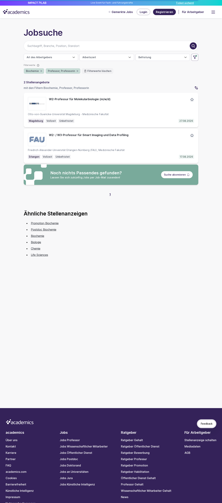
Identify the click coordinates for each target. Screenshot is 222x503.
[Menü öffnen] (213, 12)
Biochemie (37, 236)
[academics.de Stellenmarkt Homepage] (16, 11)
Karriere (11, 452)
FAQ (8, 465)
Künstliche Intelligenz (20, 490)
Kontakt (11, 446)
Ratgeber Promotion (134, 465)
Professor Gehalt (132, 484)
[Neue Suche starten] (193, 45)
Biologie (36, 242)
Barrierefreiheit (16, 484)
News (124, 497)
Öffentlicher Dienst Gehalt (138, 478)
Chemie (35, 248)
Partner (11, 459)
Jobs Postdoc (69, 459)
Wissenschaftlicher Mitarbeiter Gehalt (146, 490)
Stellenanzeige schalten (200, 440)
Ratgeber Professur (134, 459)
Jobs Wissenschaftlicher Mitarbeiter (84, 446)
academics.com (16, 471)
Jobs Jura (66, 478)
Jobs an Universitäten (74, 471)
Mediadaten (192, 446)
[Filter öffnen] (194, 57)
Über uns (11, 440)
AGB (187, 452)
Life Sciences (39, 255)
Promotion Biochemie (45, 223)
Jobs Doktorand (70, 465)
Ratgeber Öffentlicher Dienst (140, 446)
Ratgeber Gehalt (132, 440)
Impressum (13, 497)
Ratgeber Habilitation (135, 471)
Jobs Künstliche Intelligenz (77, 484)
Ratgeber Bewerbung (135, 452)
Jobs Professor (70, 440)
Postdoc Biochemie (43, 229)
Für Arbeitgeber (193, 12)
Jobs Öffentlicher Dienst (76, 452)
